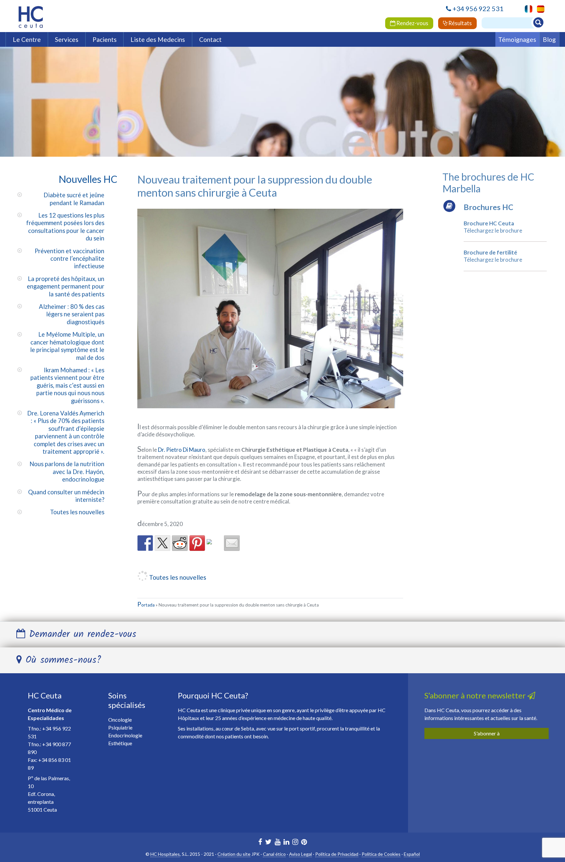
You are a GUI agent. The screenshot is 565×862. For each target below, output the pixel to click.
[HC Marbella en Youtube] (278, 842)
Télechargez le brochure (493, 230)
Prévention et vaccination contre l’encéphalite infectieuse (69, 258)
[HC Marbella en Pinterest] (304, 842)
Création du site (233, 854)
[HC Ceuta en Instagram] (295, 842)
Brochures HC (488, 207)
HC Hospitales (165, 854)
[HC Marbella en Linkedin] (286, 842)
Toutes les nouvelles (77, 512)
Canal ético (274, 854)
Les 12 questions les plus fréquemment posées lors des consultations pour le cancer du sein (65, 227)
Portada (146, 604)
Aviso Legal (300, 854)
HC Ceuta (44, 695)
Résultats (459, 23)
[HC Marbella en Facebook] (260, 842)
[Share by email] (232, 543)
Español (412, 854)
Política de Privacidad (336, 854)
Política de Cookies (381, 854)
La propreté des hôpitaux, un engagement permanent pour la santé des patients (65, 286)
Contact (210, 39)
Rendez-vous (411, 23)
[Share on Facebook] (145, 543)
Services (66, 39)
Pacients (105, 39)
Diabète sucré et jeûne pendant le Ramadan (73, 198)
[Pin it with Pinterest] (197, 543)
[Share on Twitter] (162, 543)
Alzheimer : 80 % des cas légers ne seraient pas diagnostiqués (71, 314)
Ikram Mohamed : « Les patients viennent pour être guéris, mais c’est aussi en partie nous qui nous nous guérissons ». (67, 385)
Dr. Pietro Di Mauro (181, 449)
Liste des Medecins (157, 39)
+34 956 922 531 (478, 8)
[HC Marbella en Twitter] (268, 842)
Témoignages (517, 39)
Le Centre (27, 39)
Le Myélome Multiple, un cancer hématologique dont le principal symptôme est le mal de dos (67, 346)
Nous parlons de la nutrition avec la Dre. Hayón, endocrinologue (66, 471)
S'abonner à (487, 733)
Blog (549, 39)
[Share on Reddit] (180, 543)
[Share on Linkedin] (214, 547)
